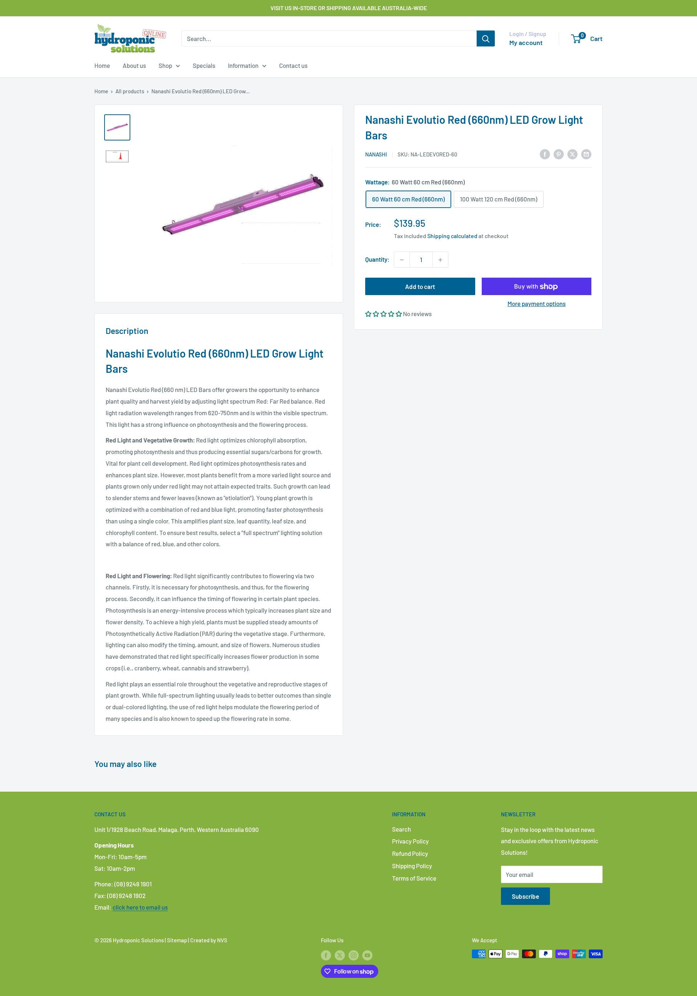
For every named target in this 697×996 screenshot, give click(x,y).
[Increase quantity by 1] (440, 260)
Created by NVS (208, 940)
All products (129, 91)
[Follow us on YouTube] (367, 955)
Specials (204, 65)
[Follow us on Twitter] (340, 955)
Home (102, 65)
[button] (383, 313)
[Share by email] (586, 153)
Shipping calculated (452, 236)
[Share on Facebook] (545, 153)
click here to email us (140, 907)
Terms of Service (414, 878)
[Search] (486, 38)
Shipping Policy (412, 865)
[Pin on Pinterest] (559, 153)
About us (134, 65)
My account (526, 42)
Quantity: (377, 259)
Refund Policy (410, 853)
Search (401, 829)
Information (243, 65)
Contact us (293, 65)
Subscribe (525, 896)
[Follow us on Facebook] (326, 955)
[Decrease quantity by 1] (401, 260)
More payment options (537, 303)
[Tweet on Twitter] (572, 153)
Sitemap (177, 940)
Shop (165, 65)
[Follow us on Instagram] (353, 955)
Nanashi (376, 154)
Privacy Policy (410, 841)
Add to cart (420, 286)
